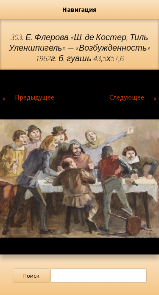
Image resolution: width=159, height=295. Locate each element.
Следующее (134, 97)
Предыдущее (27, 97)
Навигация (79, 9)
